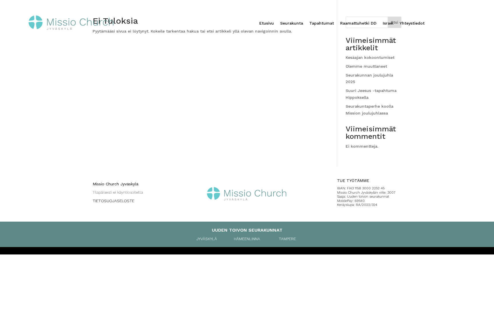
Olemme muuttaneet (366, 66)
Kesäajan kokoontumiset (370, 57)
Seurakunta (291, 23)
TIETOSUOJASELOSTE (113, 200)
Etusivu (266, 23)
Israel (388, 23)
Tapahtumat (321, 23)
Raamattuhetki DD (358, 23)
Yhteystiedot (412, 23)
